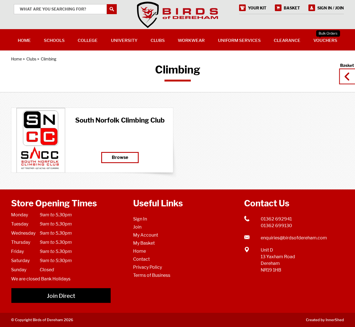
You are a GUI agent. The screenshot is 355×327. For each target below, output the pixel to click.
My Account (145, 235)
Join (137, 227)
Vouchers (325, 40)
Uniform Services (239, 40)
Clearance (287, 40)
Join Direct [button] (61, 295)
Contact (141, 259)
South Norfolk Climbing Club (120, 120)
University (124, 40)
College (88, 40)
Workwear (191, 40)
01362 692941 (276, 219)
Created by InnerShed (325, 320)
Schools (54, 40)
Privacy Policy (147, 267)
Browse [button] (120, 157)
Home (16, 59)
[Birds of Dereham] (177, 15)
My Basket (144, 243)
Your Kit (257, 8)
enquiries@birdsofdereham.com (294, 237)
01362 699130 (276, 225)
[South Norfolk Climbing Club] (40, 140)
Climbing (48, 59)
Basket (345, 71)
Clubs (31, 59)
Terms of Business (151, 275)
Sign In (140, 219)
